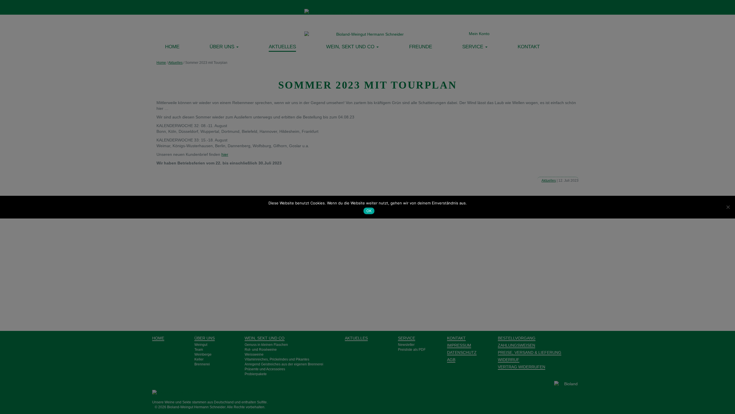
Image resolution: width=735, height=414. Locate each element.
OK (369, 210)
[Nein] (728, 207)
